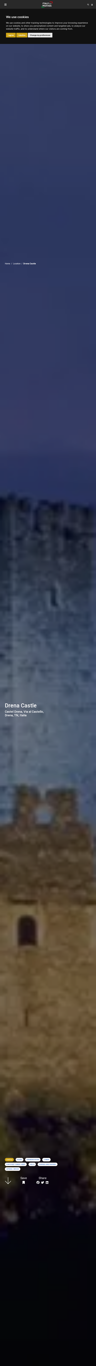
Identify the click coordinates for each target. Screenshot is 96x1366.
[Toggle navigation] (5, 4)
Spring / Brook (12, 1169)
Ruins (19, 1160)
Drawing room (33, 1160)
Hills (32, 1164)
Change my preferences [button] (40, 35)
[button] (88, 5)
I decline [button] (21, 35)
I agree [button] (11, 35)
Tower (46, 1160)
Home (7, 263)
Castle (9, 1160)
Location (16, 263)
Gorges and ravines (47, 1164)
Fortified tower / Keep (15, 1164)
